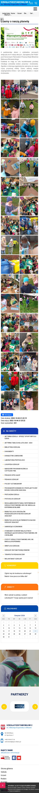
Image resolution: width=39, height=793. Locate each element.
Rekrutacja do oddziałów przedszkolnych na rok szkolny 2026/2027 (18, 514)
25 (14, 634)
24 (9, 634)
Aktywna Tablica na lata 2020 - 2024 (18, 443)
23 (3, 634)
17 (9, 631)
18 (14, 631)
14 (30, 628)
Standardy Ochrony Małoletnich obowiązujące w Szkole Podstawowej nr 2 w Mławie (21, 533)
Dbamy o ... (7, 15)
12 (19, 628)
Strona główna (7, 768)
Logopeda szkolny (12, 464)
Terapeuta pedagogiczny (15, 554)
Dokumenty (9, 451)
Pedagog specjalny (12, 475)
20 (25, 631)
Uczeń (19, 13)
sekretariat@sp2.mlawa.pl (32, 3)
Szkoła (3, 772)
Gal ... (31, 13)
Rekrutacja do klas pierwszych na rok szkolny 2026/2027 (20, 521)
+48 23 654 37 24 (35, 3)
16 (3, 631)
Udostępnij (8, 415)
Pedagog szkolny (12, 479)
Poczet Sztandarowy (13, 484)
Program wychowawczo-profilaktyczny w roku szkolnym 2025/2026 (21, 489)
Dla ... (25, 13)
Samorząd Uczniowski (13, 526)
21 (30, 631)
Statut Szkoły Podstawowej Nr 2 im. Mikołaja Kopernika (19, 540)
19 (19, 631)
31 (9, 637)
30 (3, 637)
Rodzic (4, 779)
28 (30, 634)
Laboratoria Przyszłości (15, 460)
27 (25, 634)
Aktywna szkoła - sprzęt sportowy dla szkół (20, 437)
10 (9, 628)
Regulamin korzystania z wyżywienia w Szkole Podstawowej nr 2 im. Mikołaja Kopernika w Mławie (20, 505)
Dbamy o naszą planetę (15, 21)
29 (35, 634)
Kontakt (4, 782)
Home (13, 13)
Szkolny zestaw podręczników (17, 550)
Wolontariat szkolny (13, 559)
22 (35, 631)
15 (35, 628)
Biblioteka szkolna (12, 447)
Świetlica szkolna (12, 546)
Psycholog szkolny (12, 499)
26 (19, 634)
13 (25, 628)
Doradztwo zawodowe (14, 456)
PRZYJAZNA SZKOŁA (12, 494)
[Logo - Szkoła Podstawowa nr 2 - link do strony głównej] (16, 5)
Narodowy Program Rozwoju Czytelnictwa (16, 470)
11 (14, 628)
